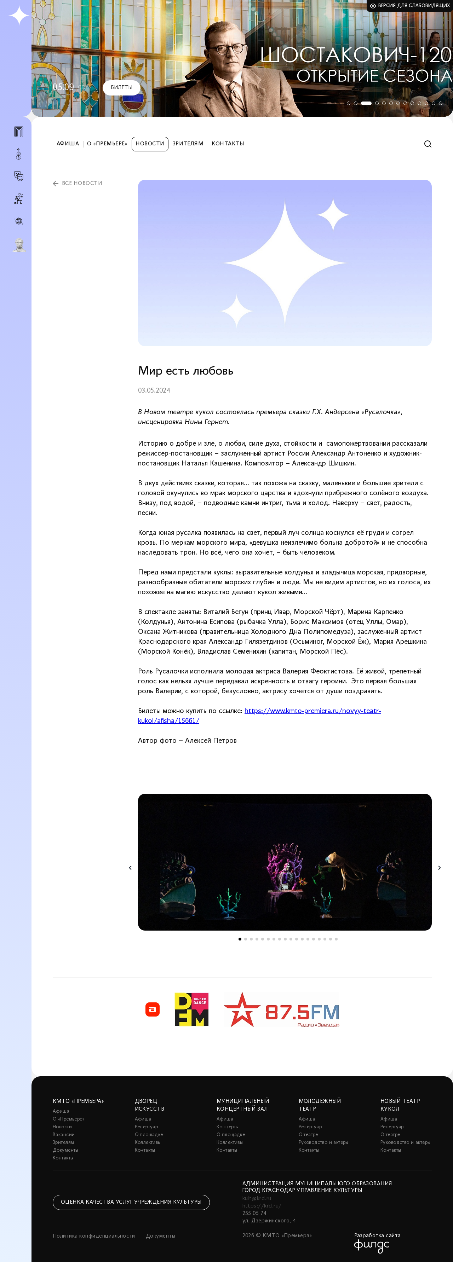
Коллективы (148, 1142)
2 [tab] (355, 103)
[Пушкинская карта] (19, 244)
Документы (66, 1150)
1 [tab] (348, 103)
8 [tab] (405, 103)
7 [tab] (398, 103)
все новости (82, 183)
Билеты (121, 88)
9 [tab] (412, 103)
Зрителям (188, 144)
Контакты (228, 144)
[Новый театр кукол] (19, 198)
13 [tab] (440, 103)
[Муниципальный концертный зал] (19, 154)
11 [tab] (426, 103)
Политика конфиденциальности (94, 1236)
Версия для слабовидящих (414, 5)
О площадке (149, 1134)
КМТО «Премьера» (78, 1101)
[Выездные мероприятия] (19, 221)
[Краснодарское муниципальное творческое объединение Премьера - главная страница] (19, 16)
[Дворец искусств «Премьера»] (19, 134)
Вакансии (64, 1134)
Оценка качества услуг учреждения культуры (131, 1202)
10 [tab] (419, 103)
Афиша (68, 144)
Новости (150, 144)
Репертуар (146, 1127)
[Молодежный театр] (19, 176)
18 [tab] (336, 939)
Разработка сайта (377, 1236)
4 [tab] (377, 103)
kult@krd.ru (256, 1199)
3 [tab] (366, 103)
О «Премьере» (107, 144)
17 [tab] (330, 939)
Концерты (228, 1127)
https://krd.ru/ (262, 1206)
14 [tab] (313, 939)
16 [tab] (324, 939)
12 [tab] (433, 103)
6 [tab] (391, 103)
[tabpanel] (242, 58)
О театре (308, 1134)
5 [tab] (384, 103)
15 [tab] (319, 939)
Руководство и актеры (324, 1142)
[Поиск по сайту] (428, 144)
